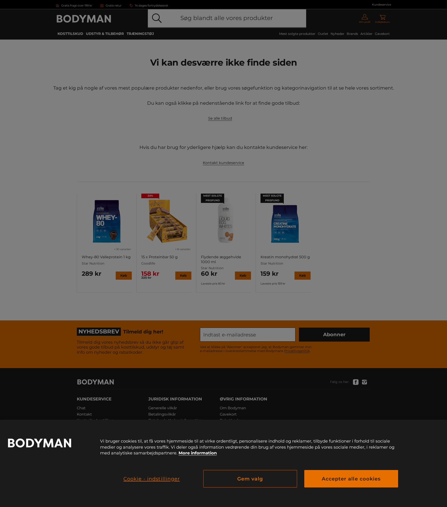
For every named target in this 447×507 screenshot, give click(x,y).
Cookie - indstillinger (151, 479)
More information (198, 453)
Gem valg (250, 479)
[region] (223, 463)
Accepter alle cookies (351, 479)
